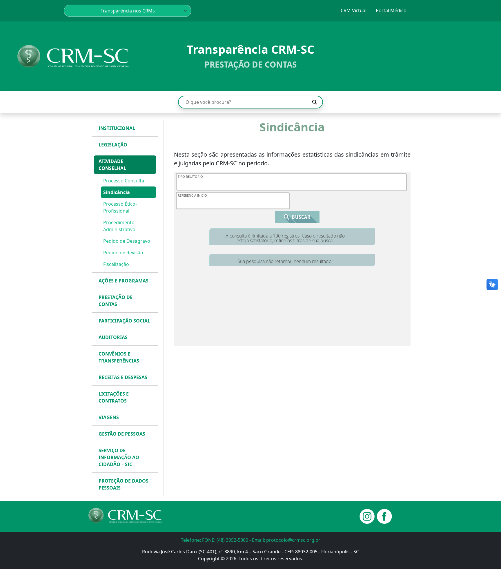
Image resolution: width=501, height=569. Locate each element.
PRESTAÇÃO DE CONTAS (115, 300)
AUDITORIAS (113, 337)
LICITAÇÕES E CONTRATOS (114, 397)
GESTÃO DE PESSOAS (122, 434)
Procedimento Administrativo (119, 226)
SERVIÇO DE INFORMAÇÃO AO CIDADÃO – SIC (119, 457)
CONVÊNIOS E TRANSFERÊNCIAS (119, 357)
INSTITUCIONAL (117, 128)
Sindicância (116, 192)
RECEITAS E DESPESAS (123, 377)
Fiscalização (116, 264)
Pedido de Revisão (123, 252)
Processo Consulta (123, 180)
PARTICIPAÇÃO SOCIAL (124, 321)
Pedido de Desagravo (126, 241)
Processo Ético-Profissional (120, 207)
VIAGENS (109, 417)
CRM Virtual (353, 10)
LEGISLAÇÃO (113, 145)
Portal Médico (391, 10)
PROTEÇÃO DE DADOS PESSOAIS (123, 484)
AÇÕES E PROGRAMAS (123, 281)
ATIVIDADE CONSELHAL (112, 164)
